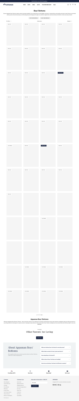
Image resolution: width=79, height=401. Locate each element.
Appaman (7, 397)
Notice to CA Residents (8, 395)
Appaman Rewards (20, 383)
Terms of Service (7, 393)
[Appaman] (8, 4)
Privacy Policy (6, 390)
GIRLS (33, 4)
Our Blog (5, 385)
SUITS (38, 4)
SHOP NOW (39, 337)
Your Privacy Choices (7, 392)
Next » (42, 314)
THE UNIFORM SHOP (46, 4)
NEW (24, 4)
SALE (54, 4)
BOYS (29, 4)
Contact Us (19, 392)
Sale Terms (19, 393)
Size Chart (19, 388)
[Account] (68, 4)
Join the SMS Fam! (7, 383)
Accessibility (19, 395)
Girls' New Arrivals (45, 18)
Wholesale (6, 388)
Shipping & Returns (20, 385)
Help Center (19, 381)
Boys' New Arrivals (34, 18)
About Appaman (6, 381)
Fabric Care (19, 390)
